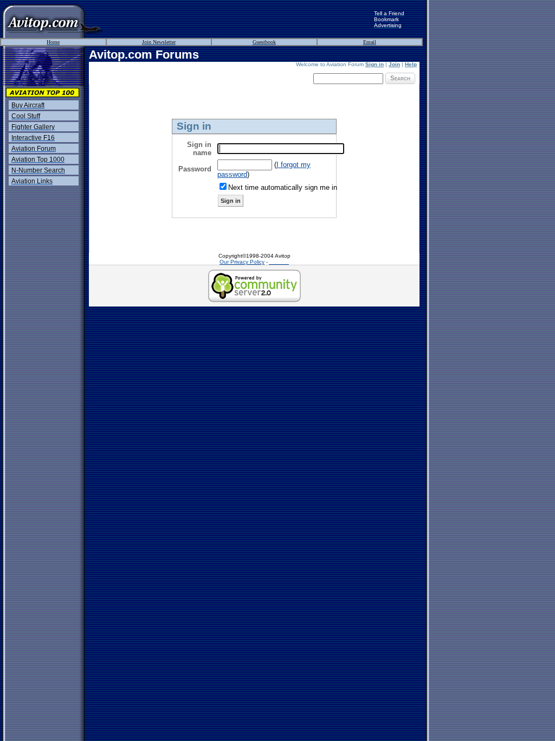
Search (400, 78)
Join (394, 64)
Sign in (374, 64)
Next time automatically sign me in (282, 187)
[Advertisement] (238, 19)
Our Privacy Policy (242, 262)
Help (411, 64)
